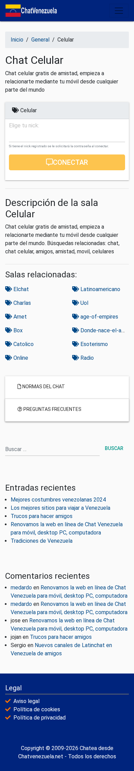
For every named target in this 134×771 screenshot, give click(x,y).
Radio (86, 358)
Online (20, 358)
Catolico (23, 344)
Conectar (70, 162)
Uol (83, 303)
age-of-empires (98, 316)
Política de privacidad (39, 717)
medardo (21, 587)
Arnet (19, 316)
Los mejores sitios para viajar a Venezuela (60, 508)
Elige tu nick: (24, 125)
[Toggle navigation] (119, 11)
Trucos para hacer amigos (41, 516)
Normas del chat (43, 386)
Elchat (20, 289)
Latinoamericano (99, 289)
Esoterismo (93, 344)
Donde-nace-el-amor (105, 330)
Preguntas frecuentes (51, 409)
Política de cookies (36, 709)
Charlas (21, 303)
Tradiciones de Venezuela (41, 541)
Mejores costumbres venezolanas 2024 (58, 499)
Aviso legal (26, 701)
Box (17, 330)
